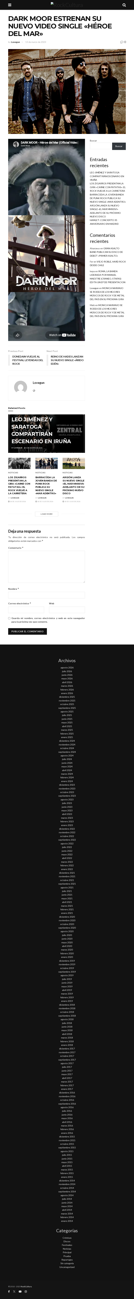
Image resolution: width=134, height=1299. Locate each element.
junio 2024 (67, 762)
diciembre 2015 (67, 1136)
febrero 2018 (67, 1041)
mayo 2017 (67, 1074)
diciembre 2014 (67, 1180)
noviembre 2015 (67, 1140)
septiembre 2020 (67, 927)
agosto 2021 (67, 887)
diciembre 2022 (67, 828)
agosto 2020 (67, 931)
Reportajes (67, 1259)
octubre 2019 (67, 968)
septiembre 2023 (67, 795)
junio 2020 (67, 938)
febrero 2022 (67, 865)
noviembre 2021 (67, 876)
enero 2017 (67, 1089)
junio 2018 (67, 1026)
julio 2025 (67, 715)
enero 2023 (67, 825)
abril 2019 (67, 990)
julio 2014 (67, 1198)
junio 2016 (67, 1114)
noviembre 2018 (67, 1008)
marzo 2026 (67, 685)
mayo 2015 (67, 1162)
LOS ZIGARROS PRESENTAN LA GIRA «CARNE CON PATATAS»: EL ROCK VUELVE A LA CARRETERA (19, 485)
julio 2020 (67, 935)
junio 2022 (67, 850)
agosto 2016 (67, 1107)
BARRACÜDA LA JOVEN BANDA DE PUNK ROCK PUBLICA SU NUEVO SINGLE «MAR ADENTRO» (46, 485)
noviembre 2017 (67, 1052)
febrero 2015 (67, 1173)
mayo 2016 (67, 1118)
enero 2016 (67, 1133)
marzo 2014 (67, 1213)
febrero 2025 (67, 733)
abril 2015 (67, 1165)
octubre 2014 (67, 1187)
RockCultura (26, 1286)
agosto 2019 (67, 975)
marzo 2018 (67, 1037)
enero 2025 (67, 737)
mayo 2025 (67, 722)
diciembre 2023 (67, 784)
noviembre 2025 (67, 700)
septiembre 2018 (67, 1015)
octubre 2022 (67, 836)
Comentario (16, 547)
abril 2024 (67, 770)
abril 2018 (67, 1034)
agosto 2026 (67, 667)
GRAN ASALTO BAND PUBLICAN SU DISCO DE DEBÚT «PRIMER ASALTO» (106, 252)
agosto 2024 (67, 755)
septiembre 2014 (67, 1191)
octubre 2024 (67, 748)
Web (51, 603)
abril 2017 (67, 1078)
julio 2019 (67, 979)
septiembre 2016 (67, 1103)
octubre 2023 (67, 792)
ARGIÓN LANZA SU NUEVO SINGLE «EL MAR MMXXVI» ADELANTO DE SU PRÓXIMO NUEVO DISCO (73, 485)
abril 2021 (67, 902)
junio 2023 (67, 806)
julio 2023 (67, 803)
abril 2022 (67, 858)
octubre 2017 (67, 1056)
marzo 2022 (67, 861)
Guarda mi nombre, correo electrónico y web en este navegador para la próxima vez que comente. (48, 620)
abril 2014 (67, 1209)
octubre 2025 (67, 704)
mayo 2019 (67, 986)
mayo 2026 (67, 678)
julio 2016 (67, 1110)
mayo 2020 (67, 942)
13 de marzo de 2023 (35, 42)
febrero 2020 (67, 953)
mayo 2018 (67, 1030)
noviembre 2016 (67, 1096)
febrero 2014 (67, 1217)
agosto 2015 (67, 1151)
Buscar (93, 140)
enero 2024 (67, 781)
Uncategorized (67, 1267)
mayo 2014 (67, 1206)
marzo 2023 (67, 817)
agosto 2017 (67, 1063)
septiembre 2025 (67, 707)
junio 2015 (67, 1158)
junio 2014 (67, 1202)
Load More (47, 514)
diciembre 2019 (67, 960)
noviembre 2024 (67, 744)
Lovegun (15, 42)
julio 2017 (67, 1066)
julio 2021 (67, 891)
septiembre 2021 (67, 883)
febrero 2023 (67, 821)
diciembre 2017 (67, 1048)
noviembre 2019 (67, 964)
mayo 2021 (67, 898)
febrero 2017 (67, 1085)
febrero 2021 (67, 909)
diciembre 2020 (67, 916)
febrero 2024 (67, 777)
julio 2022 (67, 847)
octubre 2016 (67, 1099)
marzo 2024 (67, 773)
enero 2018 (67, 1045)
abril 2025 (67, 726)
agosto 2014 (67, 1195)
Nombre (13, 588)
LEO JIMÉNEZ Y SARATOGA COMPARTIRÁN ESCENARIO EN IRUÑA (107, 176)
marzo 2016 (67, 1125)
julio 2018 (67, 1023)
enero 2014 (67, 1221)
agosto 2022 (67, 843)
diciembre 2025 (67, 696)
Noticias (13, 473)
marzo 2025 (67, 729)
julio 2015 (67, 1154)
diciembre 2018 (67, 1004)
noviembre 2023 (67, 788)
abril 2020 (67, 946)
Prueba (67, 1256)
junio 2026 (67, 674)
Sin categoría (67, 1263)
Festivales (67, 1245)
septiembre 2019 (67, 971)
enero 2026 (67, 693)
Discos (67, 1241)
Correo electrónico (19, 603)
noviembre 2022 (67, 832)
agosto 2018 (67, 1019)
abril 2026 (67, 682)
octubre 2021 (67, 880)
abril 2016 (67, 1122)
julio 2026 (67, 671)
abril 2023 (67, 814)
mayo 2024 (67, 766)
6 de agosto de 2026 (33, 448)
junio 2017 (67, 1070)
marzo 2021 (67, 905)
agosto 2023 (67, 799)
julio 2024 (67, 759)
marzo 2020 (67, 949)
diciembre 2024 (67, 740)
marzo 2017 (67, 1081)
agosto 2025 (67, 711)
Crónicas (67, 1237)
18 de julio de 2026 (18, 501)
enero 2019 (67, 1001)
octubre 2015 (67, 1143)
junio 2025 (67, 718)
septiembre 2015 (67, 1147)
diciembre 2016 (67, 1092)
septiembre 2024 (67, 751)
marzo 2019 (67, 993)
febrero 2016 (67, 1129)
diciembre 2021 (67, 872)
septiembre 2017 (67, 1059)
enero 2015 (67, 1177)
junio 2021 (67, 894)
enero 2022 (67, 869)
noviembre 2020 (67, 920)
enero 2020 (67, 957)
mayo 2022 (67, 854)
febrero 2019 (67, 997)
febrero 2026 (67, 689)
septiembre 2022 (67, 839)
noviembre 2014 (67, 1184)
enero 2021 (67, 913)
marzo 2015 (67, 1169)
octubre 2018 (67, 1012)
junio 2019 (67, 982)
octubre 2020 (67, 924)
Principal (67, 1252)
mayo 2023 (67, 810)
